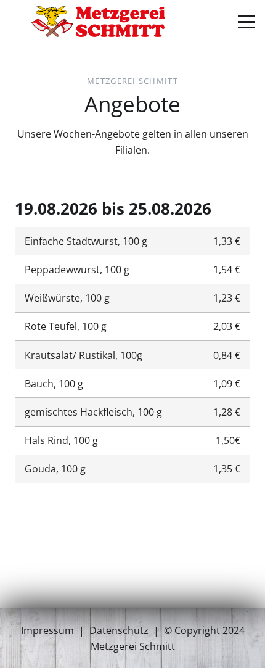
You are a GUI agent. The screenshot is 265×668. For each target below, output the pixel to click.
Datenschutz (119, 630)
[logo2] (98, 21)
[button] (246, 21)
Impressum (47, 630)
